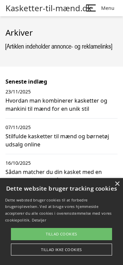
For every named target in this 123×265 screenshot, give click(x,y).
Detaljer (39, 220)
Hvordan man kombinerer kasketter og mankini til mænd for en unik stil (56, 104)
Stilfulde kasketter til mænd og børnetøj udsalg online (57, 140)
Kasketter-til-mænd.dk (48, 8)
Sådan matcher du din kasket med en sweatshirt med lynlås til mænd (53, 176)
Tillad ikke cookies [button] (61, 249)
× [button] (117, 184)
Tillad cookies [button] (61, 233)
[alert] (61, 221)
